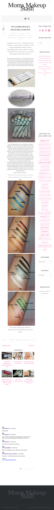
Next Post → (31, 345)
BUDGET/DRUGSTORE (13, 35)
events (47, 166)
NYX (21, 43)
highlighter (42, 191)
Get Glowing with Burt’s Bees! (44, 60)
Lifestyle (41, 198)
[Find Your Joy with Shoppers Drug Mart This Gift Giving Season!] (7, 373)
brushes (42, 151)
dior (48, 159)
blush (42, 148)
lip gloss (45, 202)
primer (47, 224)
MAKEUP (21, 35)
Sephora (44, 231)
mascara (44, 209)
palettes (47, 220)
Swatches (43, 246)
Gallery (12, 507)
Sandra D (14, 33)
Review (45, 227)
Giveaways (45, 184)
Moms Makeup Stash (27, 6)
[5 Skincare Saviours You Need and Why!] (29, 356)
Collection (10, 37)
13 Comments (22, 33)
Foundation (48, 177)
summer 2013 (45, 242)
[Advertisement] (45, 104)
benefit (48, 144)
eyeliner (23, 37)
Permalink (30, 37)
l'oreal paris (46, 195)
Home (3, 507)
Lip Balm (48, 198)
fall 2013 (48, 173)
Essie (42, 166)
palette (42, 220)
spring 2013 (42, 238)
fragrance (42, 180)
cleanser (47, 151)
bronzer (47, 148)
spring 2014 (48, 238)
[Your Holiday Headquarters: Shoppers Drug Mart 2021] (7, 356)
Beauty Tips (42, 144)
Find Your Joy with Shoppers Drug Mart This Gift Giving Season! (44, 68)
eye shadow (19, 37)
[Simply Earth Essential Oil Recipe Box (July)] (29, 373)
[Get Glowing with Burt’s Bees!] (18, 356)
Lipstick (45, 206)
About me (8, 507)
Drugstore (14, 37)
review (25, 35)
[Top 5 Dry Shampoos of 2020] (18, 373)
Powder (42, 224)
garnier (48, 180)
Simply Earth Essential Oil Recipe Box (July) (29, 381)
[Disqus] (18, 407)
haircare (45, 188)
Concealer (42, 159)
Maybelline (42, 213)
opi (48, 216)
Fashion (41, 177)
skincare (45, 235)
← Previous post (6, 345)
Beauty (28, 33)
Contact (16, 507)
